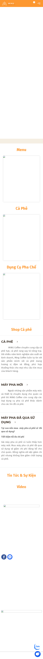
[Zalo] (10, 557)
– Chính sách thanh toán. (10, 598)
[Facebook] (4, 557)
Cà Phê (7, 341)
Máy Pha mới (12, 384)
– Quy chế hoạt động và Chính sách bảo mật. (18, 595)
